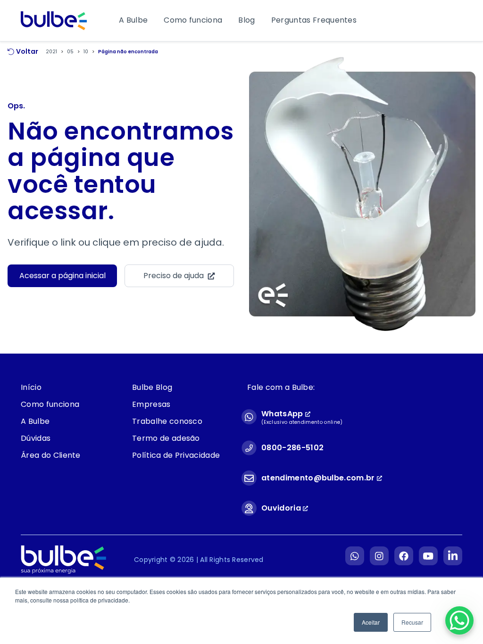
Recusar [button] (412, 622)
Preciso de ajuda (173, 275)
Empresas (151, 404)
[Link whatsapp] (354, 555)
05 (70, 51)
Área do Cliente (51, 455)
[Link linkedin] (452, 555)
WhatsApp (283, 413)
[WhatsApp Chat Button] (459, 620)
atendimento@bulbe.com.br (318, 477)
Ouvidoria (282, 508)
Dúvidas (35, 438)
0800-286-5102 (292, 447)
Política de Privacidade (176, 455)
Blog (246, 20)
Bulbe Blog (152, 387)
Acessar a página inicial (62, 275)
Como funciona (193, 20)
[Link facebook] (403, 555)
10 (85, 51)
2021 (51, 51)
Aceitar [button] (371, 622)
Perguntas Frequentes (314, 20)
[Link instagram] (379, 555)
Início (31, 387)
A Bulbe (133, 20)
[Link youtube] (428, 555)
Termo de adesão (166, 438)
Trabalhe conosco (167, 421)
